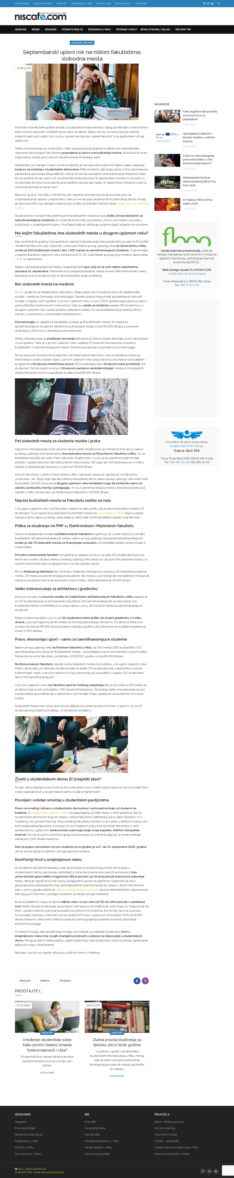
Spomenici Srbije (166, 1134)
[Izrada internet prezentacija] (186, 235)
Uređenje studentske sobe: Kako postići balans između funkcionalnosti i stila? (47, 1045)
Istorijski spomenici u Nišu (102, 1141)
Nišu (21, 292)
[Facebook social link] (204, 3)
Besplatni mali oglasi (28, 1134)
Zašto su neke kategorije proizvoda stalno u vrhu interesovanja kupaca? (198, 159)
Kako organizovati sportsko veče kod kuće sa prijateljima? (200, 115)
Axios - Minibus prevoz (169, 1121)
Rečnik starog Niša (97, 1154)
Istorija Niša (92, 1134)
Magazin (76, 42)
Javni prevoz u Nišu (28, 1154)
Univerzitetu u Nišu (110, 513)
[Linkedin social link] (212, 3)
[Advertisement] (156, 15)
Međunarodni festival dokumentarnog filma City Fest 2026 (199, 181)
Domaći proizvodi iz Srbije (172, 1154)
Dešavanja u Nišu (27, 1141)
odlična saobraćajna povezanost (77, 889)
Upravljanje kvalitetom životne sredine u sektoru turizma (199, 137)
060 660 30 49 (179, 462)
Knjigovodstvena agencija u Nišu (177, 1147)
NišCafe (88, 42)
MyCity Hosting (165, 1128)
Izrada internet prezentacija (187, 273)
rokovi (45, 980)
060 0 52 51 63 (189, 285)
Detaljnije (47, 1073)
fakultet (25, 980)
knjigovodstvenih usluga (187, 446)
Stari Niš (90, 1121)
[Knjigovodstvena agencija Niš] (186, 434)
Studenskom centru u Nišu (50, 812)
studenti (65, 980)
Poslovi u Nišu (24, 1147)
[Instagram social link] (208, 3)
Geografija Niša (95, 1128)
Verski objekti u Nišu (98, 1147)
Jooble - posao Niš (167, 1141)
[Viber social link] (145, 980)
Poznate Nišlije (25, 1128)
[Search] (218, 3)
